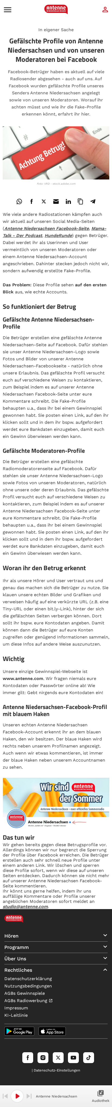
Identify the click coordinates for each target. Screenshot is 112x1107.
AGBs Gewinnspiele (24, 993)
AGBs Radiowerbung (26, 1000)
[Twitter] (58, 1057)
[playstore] (19, 1031)
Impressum (16, 1007)
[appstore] (52, 1031)
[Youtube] (73, 1057)
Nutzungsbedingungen (28, 986)
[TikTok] (88, 1057)
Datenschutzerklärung (28, 978)
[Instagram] (43, 1057)
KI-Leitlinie (16, 1015)
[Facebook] (27, 1057)
